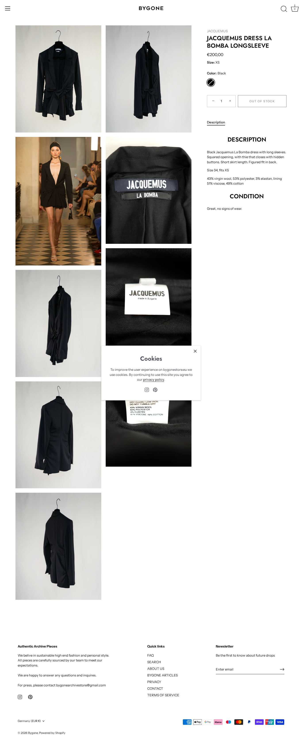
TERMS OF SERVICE (163, 695)
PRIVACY (154, 682)
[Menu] (8, 8)
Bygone (33, 733)
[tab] (218, 122)
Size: (211, 62)
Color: (216, 73)
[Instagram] (147, 389)
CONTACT (155, 688)
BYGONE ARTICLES (162, 675)
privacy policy (153, 379)
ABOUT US (155, 668)
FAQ (150, 655)
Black (211, 82)
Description (216, 122)
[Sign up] (282, 669)
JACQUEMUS (217, 31)
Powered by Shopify (52, 733)
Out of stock (262, 101)
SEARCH (154, 662)
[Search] (284, 9)
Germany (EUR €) (29, 721)
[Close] (195, 351)
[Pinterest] (155, 389)
